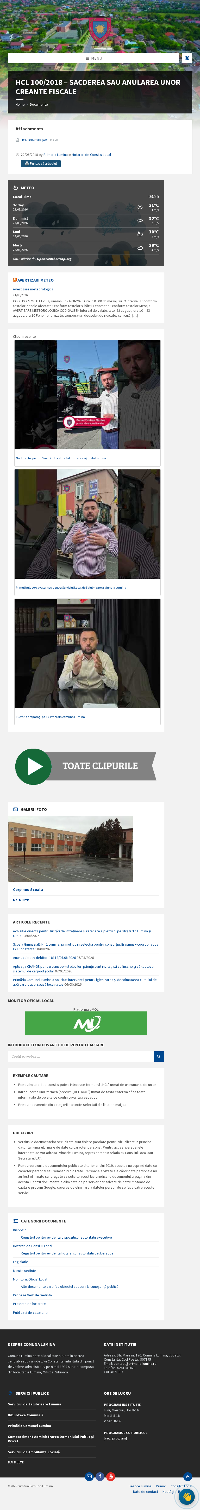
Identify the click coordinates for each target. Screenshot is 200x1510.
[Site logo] (100, 42)
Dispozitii (20, 1230)
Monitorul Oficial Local (30, 1279)
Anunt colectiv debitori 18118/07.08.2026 (44, 957)
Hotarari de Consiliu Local (91, 154)
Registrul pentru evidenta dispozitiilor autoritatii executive (66, 1237)
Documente (39, 104)
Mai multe (21, 900)
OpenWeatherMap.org (54, 258)
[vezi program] (115, 1438)
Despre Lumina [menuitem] (140, 1486)
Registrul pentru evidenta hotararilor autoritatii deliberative (67, 1253)
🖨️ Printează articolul (41, 163)
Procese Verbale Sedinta (32, 1295)
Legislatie (20, 1261)
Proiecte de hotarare (29, 1303)
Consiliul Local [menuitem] (181, 1486)
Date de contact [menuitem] (145, 1491)
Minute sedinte (24, 1270)
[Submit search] (159, 1056)
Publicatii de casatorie (30, 1312)
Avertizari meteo (35, 280)
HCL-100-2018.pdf (34, 140)
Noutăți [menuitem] (168, 1491)
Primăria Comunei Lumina (29, 1425)
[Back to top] (187, 1476)
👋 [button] (187, 1497)
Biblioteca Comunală (25, 1415)
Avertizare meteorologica (33, 289)
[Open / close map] (187, 58)
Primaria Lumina (55, 154)
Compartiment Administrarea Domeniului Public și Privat (51, 1438)
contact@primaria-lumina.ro (135, 1363)
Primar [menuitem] (161, 1486)
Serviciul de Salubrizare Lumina (34, 1404)
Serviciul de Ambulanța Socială (34, 1452)
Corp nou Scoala (28, 889)
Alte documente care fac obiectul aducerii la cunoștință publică (69, 1286)
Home (20, 104)
